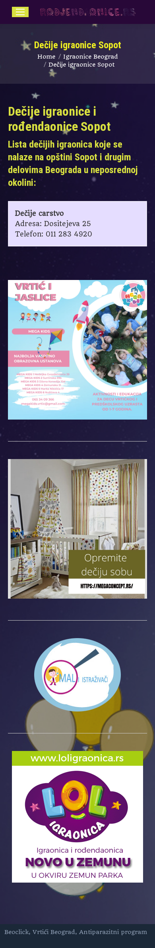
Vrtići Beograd (54, 932)
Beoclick (16, 932)
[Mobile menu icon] (20, 12)
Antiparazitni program (113, 932)
